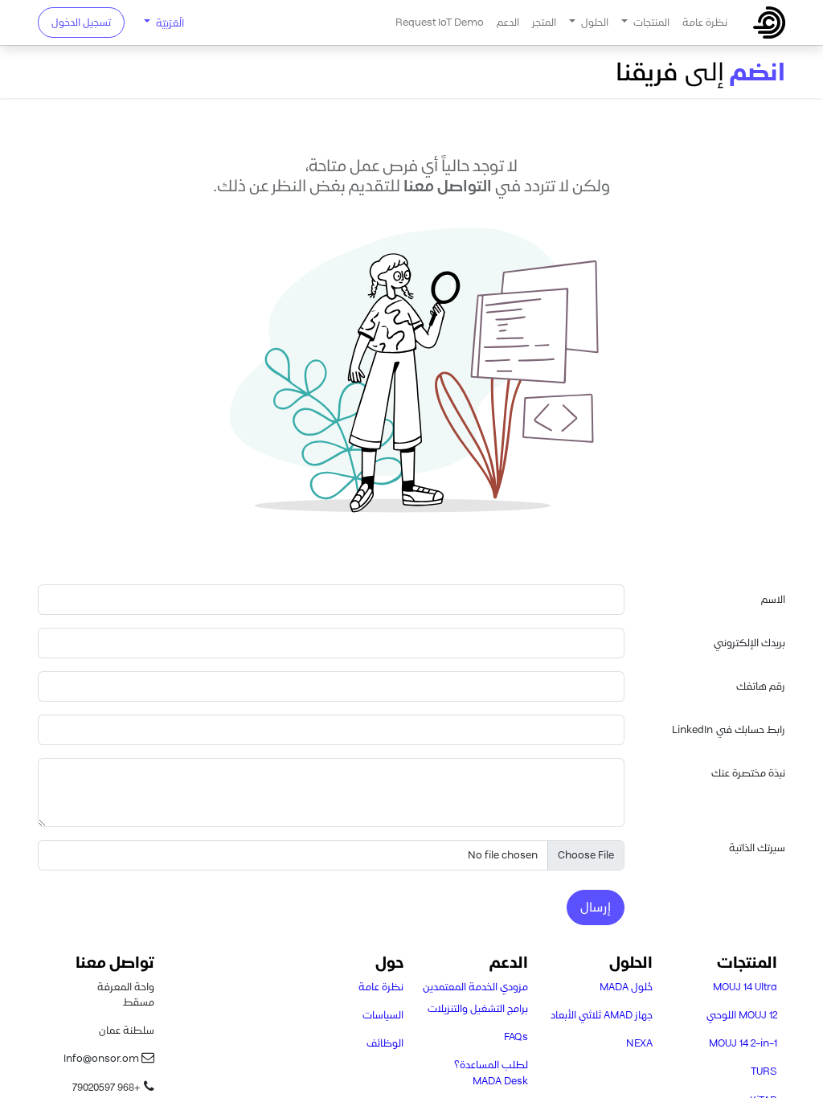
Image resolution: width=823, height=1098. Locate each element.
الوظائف (384, 1042)
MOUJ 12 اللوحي (741, 1014)
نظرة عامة (380, 986)
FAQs (516, 1036)
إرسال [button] (595, 907)
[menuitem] (705, 22)
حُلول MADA (626, 986)
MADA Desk (500, 1080)
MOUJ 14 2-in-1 (743, 1042)
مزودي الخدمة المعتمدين (475, 986)
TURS (764, 1071)
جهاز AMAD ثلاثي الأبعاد (602, 1014)
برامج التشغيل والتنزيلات (478, 1008)
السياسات (382, 1014)
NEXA (639, 1042)
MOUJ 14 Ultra (745, 986)
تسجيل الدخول (81, 22)
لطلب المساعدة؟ (491, 1064)
